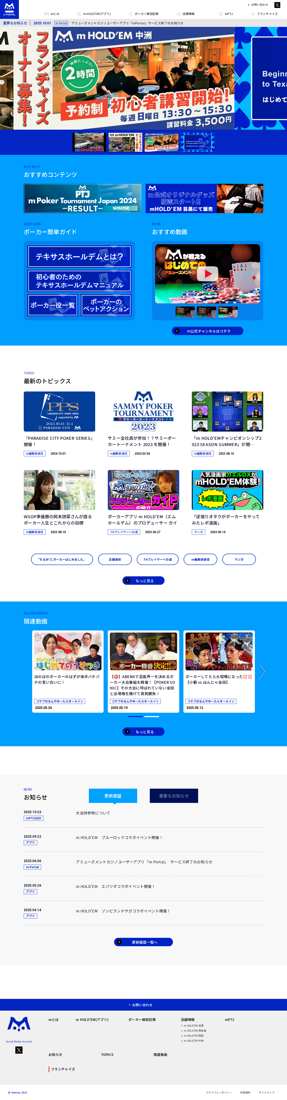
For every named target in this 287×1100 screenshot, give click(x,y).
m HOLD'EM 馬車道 (195, 1030)
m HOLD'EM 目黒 (194, 1025)
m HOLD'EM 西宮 (194, 1035)
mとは (55, 14)
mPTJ (229, 14)
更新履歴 (112, 796)
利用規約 (245, 1092)
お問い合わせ (259, 4)
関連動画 (160, 1054)
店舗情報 (189, 14)
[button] (25, 671)
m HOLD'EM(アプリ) (97, 14)
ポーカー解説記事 (147, 14)
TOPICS (107, 1054)
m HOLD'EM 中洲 (194, 1040)
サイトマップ (266, 1092)
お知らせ (55, 1054)
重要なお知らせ (174, 796)
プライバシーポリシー (219, 1092)
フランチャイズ (267, 14)
